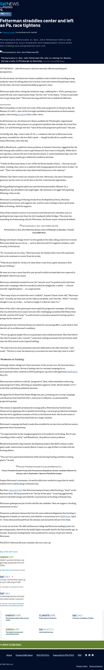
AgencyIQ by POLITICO (63, 655)
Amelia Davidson (18, 604)
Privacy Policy (82, 666)
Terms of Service (95, 666)
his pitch (21, 114)
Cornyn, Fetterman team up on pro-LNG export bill (12, 581)
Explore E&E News (24, 655)
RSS (79, 655)
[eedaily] (6, 577)
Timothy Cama (9, 32)
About (9, 655)
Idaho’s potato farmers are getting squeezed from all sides (12, 563)
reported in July (15, 490)
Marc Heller (6, 570)
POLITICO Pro (43, 655)
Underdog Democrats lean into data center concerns (12, 597)
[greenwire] (7, 557)
